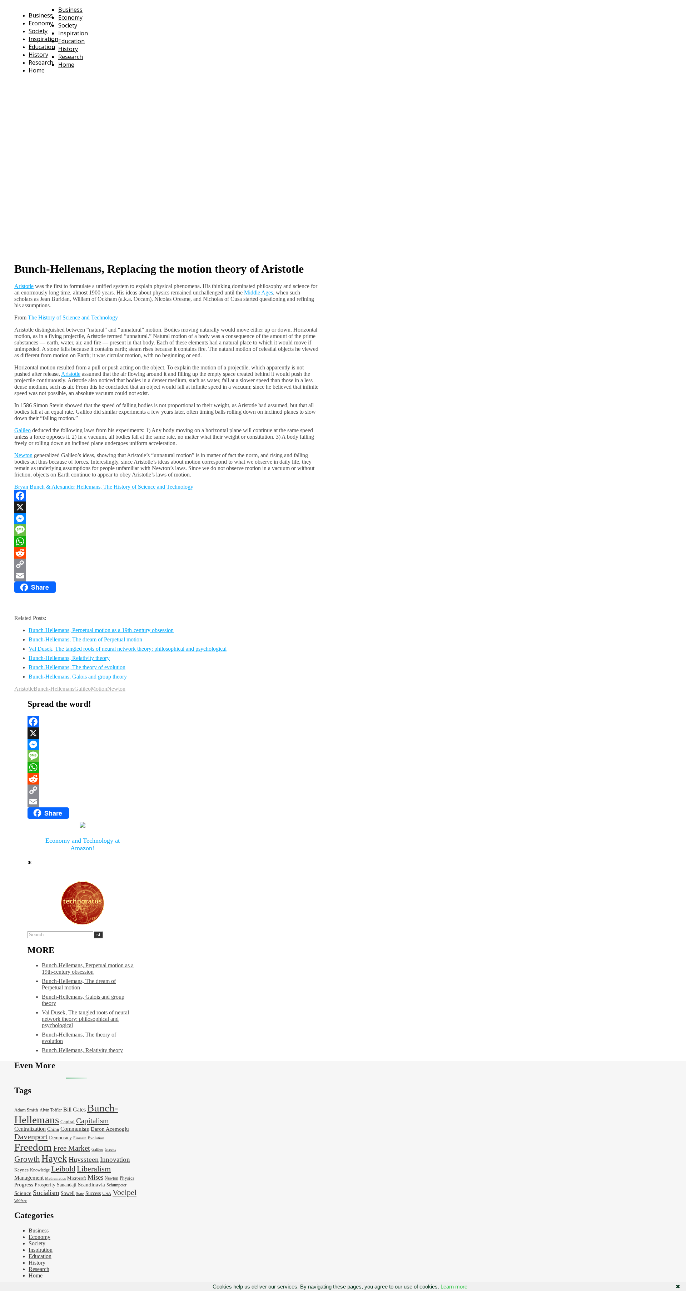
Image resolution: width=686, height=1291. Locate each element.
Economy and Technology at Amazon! (82, 844)
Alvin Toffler (51, 1110)
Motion (99, 689)
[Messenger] (166, 518)
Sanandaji (66, 1184)
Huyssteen (84, 1159)
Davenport (31, 1136)
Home (37, 70)
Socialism (46, 1192)
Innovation (115, 1159)
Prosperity (45, 1184)
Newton (23, 455)
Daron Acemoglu (110, 1129)
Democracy (60, 1137)
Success (93, 1193)
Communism (74, 1129)
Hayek (54, 1158)
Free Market (71, 1148)
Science (22, 1193)
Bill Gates (74, 1109)
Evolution (96, 1138)
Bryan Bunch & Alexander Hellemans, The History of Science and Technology (103, 487)
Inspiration (43, 39)
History (38, 55)
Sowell (68, 1193)
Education (42, 47)
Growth (27, 1159)
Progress (23, 1184)
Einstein (79, 1138)
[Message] (166, 530)
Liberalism (94, 1168)
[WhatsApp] (166, 541)
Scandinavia (91, 1184)
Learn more (454, 1287)
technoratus (92, 83)
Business (41, 15)
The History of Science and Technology (73, 317)
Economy (41, 23)
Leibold (63, 1168)
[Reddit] (166, 553)
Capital (67, 1121)
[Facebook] (166, 495)
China (53, 1129)
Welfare (20, 1201)
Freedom (33, 1147)
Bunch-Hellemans (54, 689)
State (80, 1194)
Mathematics (55, 1178)
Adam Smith (26, 1110)
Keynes (21, 1170)
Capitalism (92, 1120)
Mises (95, 1177)
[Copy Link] (166, 564)
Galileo (22, 430)
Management (29, 1178)
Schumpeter (116, 1185)
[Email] (166, 575)
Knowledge (40, 1170)
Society (38, 31)
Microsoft (76, 1178)
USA (106, 1193)
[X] (166, 507)
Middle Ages (258, 292)
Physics (127, 1178)
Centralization (30, 1129)
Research (41, 62)
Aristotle (24, 286)
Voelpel (124, 1192)
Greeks (110, 1149)
